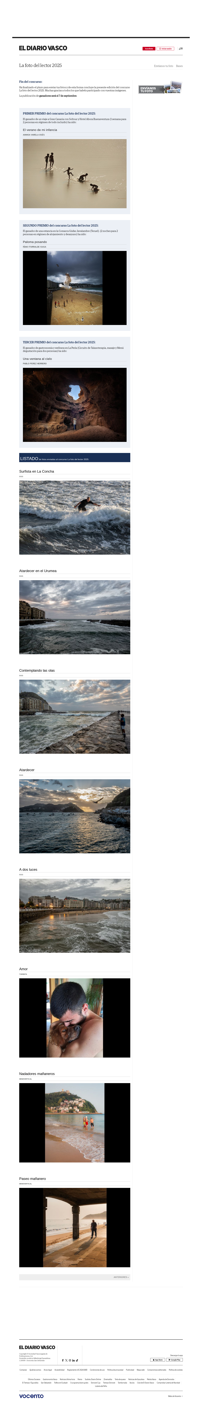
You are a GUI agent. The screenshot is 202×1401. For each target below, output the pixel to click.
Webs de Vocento (174, 1396)
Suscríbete (149, 49)
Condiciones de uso (97, 1370)
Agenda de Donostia (166, 1379)
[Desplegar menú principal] (181, 48)
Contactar (23, 1370)
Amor (23, 969)
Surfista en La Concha (36, 471)
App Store (159, 1360)
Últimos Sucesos (34, 1379)
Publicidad (130, 1370)
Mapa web (141, 1370)
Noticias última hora (67, 1379)
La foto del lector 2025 (40, 65)
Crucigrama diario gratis (79, 1383)
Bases (179, 66)
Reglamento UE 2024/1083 (77, 1370)
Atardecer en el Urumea (37, 571)
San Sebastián (46, 1383)
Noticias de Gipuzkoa (136, 1379)
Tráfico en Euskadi (61, 1383)
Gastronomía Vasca (50, 1379)
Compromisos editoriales (156, 1370)
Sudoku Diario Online (93, 1379)
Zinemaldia (108, 1379)
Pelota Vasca (151, 1379)
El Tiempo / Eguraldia (30, 1383)
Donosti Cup (95, 1383)
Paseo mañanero (32, 1179)
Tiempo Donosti (109, 1383)
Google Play (175, 1360)
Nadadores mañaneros (37, 1074)
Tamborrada (122, 1383)
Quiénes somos (35, 1370)
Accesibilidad (59, 1370)
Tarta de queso (120, 1379)
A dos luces (28, 869)
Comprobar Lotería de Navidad (168, 1383)
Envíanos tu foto (163, 66)
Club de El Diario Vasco (145, 1383)
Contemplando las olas (37, 670)
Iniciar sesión (167, 49)
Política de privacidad (115, 1370)
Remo (80, 1379)
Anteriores (120, 1277)
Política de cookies (176, 1370)
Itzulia (132, 1383)
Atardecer (26, 770)
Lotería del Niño (101, 1386)
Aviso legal (48, 1370)
